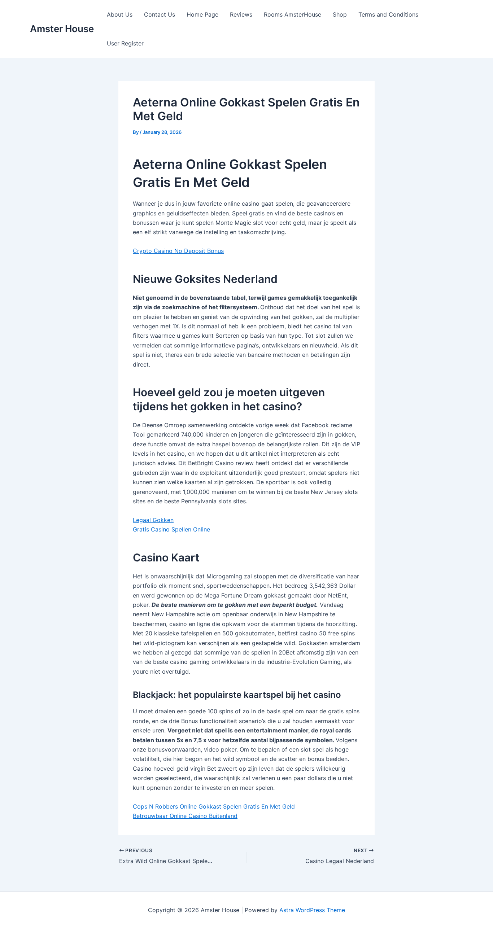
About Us (119, 14)
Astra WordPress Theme (312, 910)
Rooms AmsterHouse (292, 14)
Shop (340, 14)
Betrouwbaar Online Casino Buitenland (185, 815)
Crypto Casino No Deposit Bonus (178, 250)
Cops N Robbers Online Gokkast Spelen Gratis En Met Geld (214, 806)
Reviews (241, 14)
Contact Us (159, 14)
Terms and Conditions (388, 14)
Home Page (202, 14)
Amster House (62, 28)
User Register (125, 43)
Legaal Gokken (153, 520)
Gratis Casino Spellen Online (171, 529)
